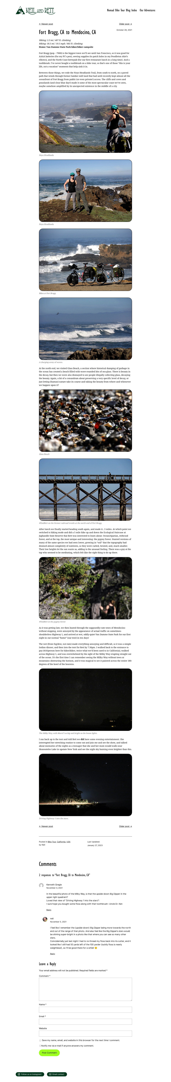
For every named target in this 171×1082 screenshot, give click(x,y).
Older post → (125, 24)
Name (42, 1004)
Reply (48, 910)
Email (42, 1016)
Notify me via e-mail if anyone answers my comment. (67, 1045)
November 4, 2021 (54, 888)
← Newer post (46, 24)
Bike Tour (52, 842)
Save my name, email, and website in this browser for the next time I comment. (81, 1040)
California (61, 842)
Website (43, 1028)
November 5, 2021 (58, 922)
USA (68, 842)
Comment (44, 976)
